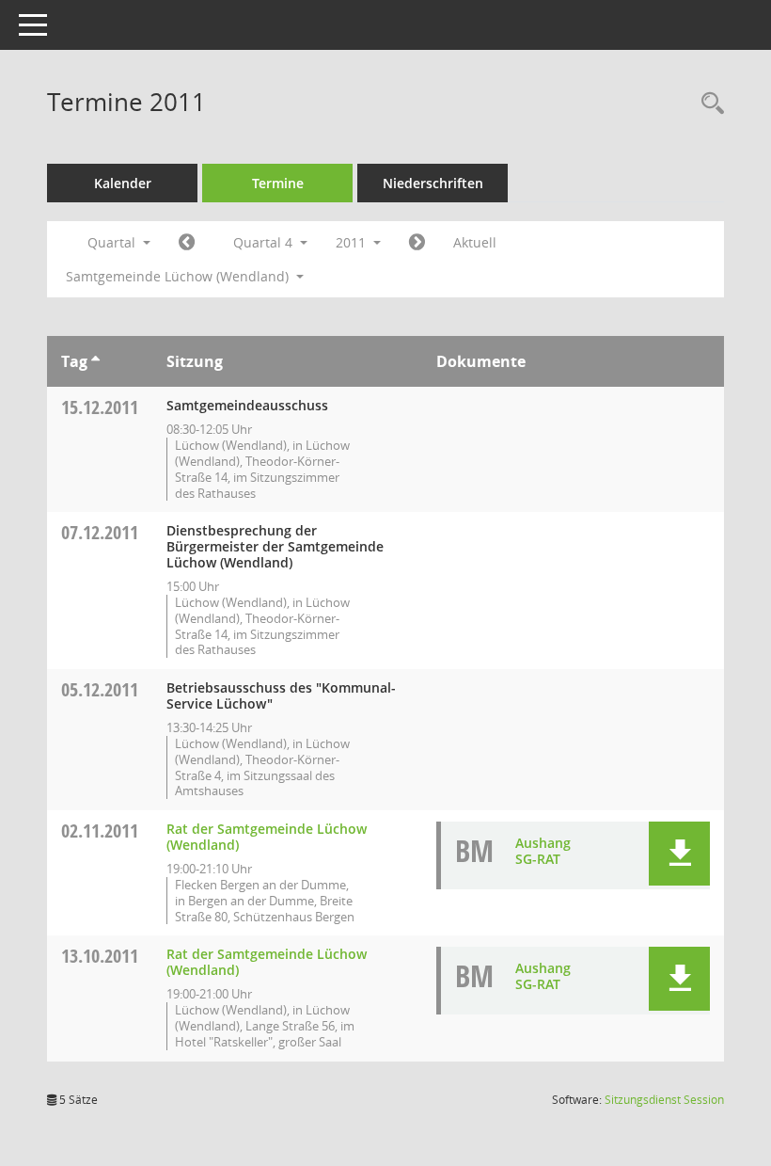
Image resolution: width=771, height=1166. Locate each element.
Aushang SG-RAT (543, 851)
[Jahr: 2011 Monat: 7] (187, 243)
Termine (278, 183)
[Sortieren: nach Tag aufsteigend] (95, 361)
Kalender (122, 183)
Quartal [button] (113, 242)
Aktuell (474, 242)
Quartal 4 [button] (264, 242)
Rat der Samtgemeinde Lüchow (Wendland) (266, 837)
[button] (679, 854)
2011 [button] (353, 242)
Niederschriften (433, 183)
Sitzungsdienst (664, 1100)
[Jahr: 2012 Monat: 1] (417, 243)
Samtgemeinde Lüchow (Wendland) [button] (179, 276)
